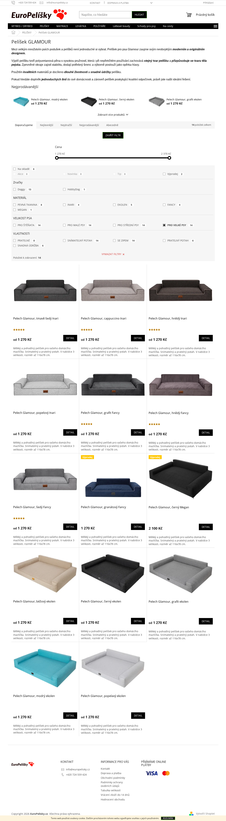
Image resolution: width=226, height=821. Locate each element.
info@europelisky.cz (78, 769)
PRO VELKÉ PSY (179, 225)
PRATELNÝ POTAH (180, 240)
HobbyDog (76, 189)
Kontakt (95, 2)
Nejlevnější (46, 125)
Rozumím (168, 818)
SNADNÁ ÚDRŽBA (31, 245)
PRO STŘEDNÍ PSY (131, 225)
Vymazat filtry (111, 254)
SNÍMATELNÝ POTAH (83, 240)
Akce (23, 174)
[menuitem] (22, 26)
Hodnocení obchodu (113, 799)
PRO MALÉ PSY (79, 225)
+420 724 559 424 (76, 774)
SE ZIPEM (126, 240)
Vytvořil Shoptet (205, 813)
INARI (73, 204)
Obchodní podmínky (113, 777)
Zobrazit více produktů (111, 114)
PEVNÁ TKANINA (30, 204)
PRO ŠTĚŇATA (29, 225)
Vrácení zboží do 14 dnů (115, 794)
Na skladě (26, 169)
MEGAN (25, 209)
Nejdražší (66, 125)
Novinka (74, 174)
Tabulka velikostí (111, 790)
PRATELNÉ (26, 240)
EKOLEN (125, 204)
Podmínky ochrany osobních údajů (112, 784)
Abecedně (112, 125)
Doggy (24, 189)
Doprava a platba (118, 2)
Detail (70, 338)
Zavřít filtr (113, 135)
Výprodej (174, 174)
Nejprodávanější (89, 125)
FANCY (173, 204)
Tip (122, 174)
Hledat (139, 14)
